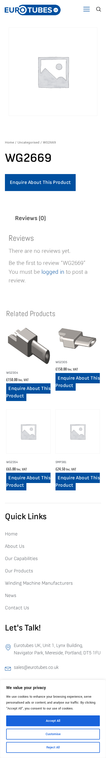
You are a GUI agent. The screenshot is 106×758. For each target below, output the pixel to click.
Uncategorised (28, 142)
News (10, 595)
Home (9, 142)
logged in (52, 272)
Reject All (53, 747)
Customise (53, 734)
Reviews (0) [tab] (30, 218)
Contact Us (17, 608)
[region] (53, 719)
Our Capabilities (21, 559)
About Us (14, 546)
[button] (86, 9)
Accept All (53, 721)
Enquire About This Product (40, 182)
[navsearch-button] (98, 10)
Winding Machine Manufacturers (39, 583)
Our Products (19, 571)
